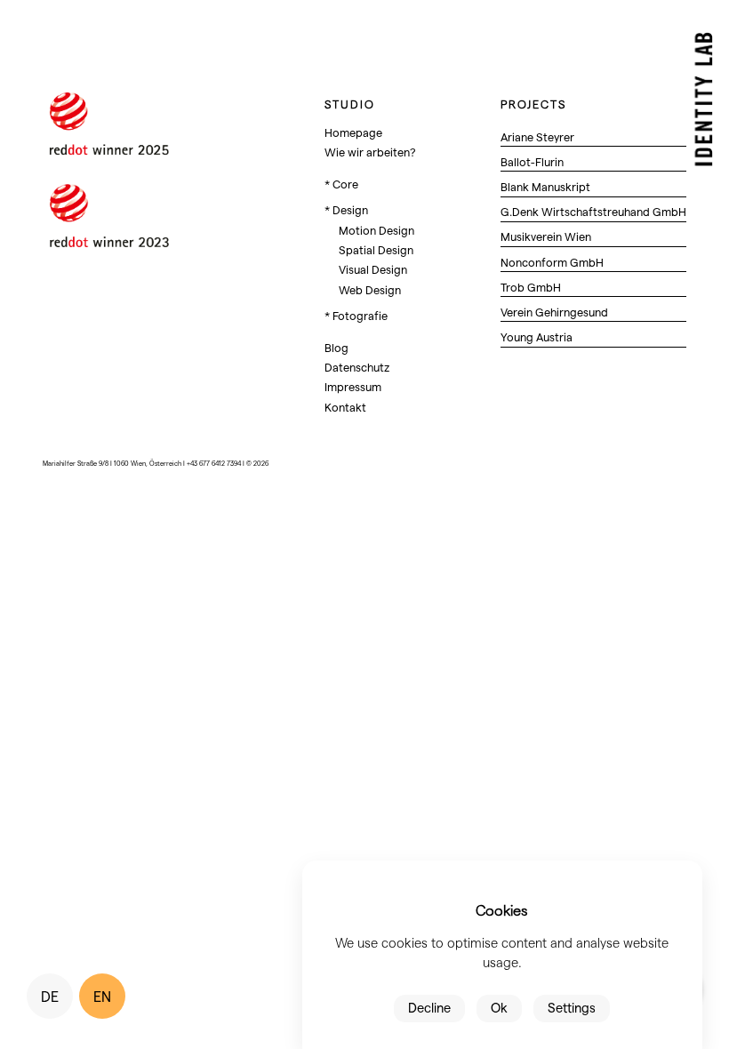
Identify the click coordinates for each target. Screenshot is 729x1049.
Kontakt (345, 406)
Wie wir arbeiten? (370, 151)
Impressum (352, 386)
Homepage (353, 132)
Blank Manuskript (545, 186)
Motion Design (376, 229)
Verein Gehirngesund (554, 311)
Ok (499, 1007)
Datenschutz (356, 366)
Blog (336, 347)
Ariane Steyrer (537, 136)
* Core (341, 183)
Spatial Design (376, 249)
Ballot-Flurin (532, 161)
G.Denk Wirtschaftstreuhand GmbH (593, 211)
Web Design (370, 289)
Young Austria (537, 336)
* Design (346, 209)
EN (102, 996)
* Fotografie (356, 315)
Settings (572, 1007)
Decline (429, 1007)
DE (50, 996)
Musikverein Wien (546, 236)
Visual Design (373, 269)
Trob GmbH (531, 286)
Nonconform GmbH (552, 261)
